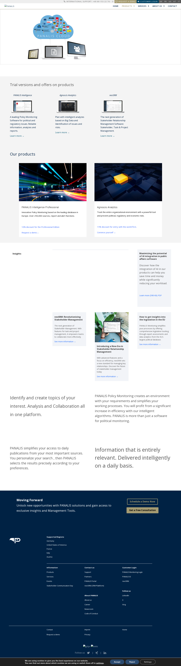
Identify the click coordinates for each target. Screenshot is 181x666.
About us (88, 600)
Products (50, 572)
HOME (115, 6)
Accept (117, 662)
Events (49, 581)
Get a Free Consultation (142, 510)
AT (174, 1)
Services (50, 576)
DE (161, 1)
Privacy (87, 634)
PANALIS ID (126, 576)
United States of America (57, 545)
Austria (49, 557)
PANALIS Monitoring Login (132, 572)
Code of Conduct (91, 613)
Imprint (87, 629)
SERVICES (142, 6)
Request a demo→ (30, 232)
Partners (88, 576)
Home (124, 629)
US (170, 1)
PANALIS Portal (90, 581)
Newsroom (89, 609)
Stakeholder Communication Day (60, 585)
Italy (48, 553)
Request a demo (53, 634)
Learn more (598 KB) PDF (150, 295)
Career (87, 604)
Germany (50, 541)
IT (179, 1)
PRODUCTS (127, 6)
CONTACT (172, 6)
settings (100, 663)
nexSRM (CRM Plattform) (94, 585)
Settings (148, 662)
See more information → (65, 341)
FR (165, 1)
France (49, 549)
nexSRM (125, 581)
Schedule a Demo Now (142, 501)
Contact (50, 629)
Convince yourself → (106, 232)
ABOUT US (157, 6)
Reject (132, 662)
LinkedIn (125, 595)
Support (88, 572)
